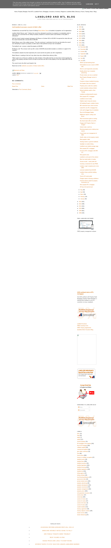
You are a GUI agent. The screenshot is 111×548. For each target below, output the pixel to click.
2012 (80, 204)
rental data (79, 497)
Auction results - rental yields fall (88, 161)
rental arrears (80, 495)
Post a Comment (16, 84)
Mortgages (45, 11)
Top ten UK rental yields (86, 176)
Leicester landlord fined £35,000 (88, 170)
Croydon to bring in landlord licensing (89, 81)
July (81, 58)
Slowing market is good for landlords (89, 141)
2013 (80, 201)
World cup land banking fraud (87, 62)
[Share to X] (16, 73)
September (83, 53)
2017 (80, 38)
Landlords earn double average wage (89, 146)
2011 (80, 206)
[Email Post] (40, 73)
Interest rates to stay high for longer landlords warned (57, 544)
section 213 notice (81, 502)
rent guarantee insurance (83, 493)
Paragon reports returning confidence (89, 178)
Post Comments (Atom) (25, 89)
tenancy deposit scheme (83, 510)
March (82, 194)
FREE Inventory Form (82, 325)
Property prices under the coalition (88, 85)
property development (82, 485)
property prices (81, 491)
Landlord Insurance (82, 323)
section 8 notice (81, 504)
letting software (81, 475)
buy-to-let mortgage (82, 445)
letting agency (80, 473)
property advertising (82, 483)
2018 (80, 36)
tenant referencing (81, 514)
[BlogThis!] (14, 73)
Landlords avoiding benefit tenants (88, 94)
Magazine (63, 11)
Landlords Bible (70, 11)
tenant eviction (81, 512)
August (82, 56)
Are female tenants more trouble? (57, 534)
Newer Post (15, 86)
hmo (78, 453)
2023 (80, 27)
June (81, 60)
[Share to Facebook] (18, 73)
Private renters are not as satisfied (88, 75)
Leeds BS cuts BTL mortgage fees (88, 107)
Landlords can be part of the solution (89, 157)
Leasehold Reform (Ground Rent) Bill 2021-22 (57, 527)
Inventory (57, 11)
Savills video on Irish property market (89, 137)
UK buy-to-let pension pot (86, 187)
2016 (80, 40)
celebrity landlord (81, 447)
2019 (80, 33)
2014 (80, 45)
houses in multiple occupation (84, 457)
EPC (78, 433)
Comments (82, 410)
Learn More (89, 4)
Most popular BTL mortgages (87, 96)
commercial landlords (82, 449)
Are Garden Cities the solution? (88, 83)
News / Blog (93, 11)
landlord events (81, 459)
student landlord (81, 506)
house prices (80, 455)
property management (82, 489)
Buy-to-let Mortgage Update (87, 112)
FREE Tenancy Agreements (84, 327)
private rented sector (82, 481)
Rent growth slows (84, 154)
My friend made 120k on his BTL (88, 120)
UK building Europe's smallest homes (89, 103)
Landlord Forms (38, 11)
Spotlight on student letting (86, 144)
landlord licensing (81, 467)
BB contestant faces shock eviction (89, 105)
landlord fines (80, 461)
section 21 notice (81, 501)
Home (15, 11)
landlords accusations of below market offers (33, 65)
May (81, 189)
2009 (80, 210)
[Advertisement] (88, 262)
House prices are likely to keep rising (57, 540)
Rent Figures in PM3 (57, 537)
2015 (80, 42)
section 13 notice (81, 499)
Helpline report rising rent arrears (88, 101)
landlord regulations (82, 469)
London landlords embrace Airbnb (88, 88)
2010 (80, 208)
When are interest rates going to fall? (57, 530)
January (82, 198)
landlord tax (80, 471)
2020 (80, 31)
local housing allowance (83, 477)
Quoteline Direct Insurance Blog (85, 329)
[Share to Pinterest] (19, 73)
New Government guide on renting (88, 118)
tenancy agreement (82, 508)
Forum (82, 11)
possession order (81, 479)
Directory (77, 11)
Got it (97, 4)
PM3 (78, 435)
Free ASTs (30, 11)
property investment (82, 487)
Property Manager (22, 11)
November (83, 49)
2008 (80, 213)
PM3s (78, 437)
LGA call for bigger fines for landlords (89, 110)
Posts (81, 407)
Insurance (51, 11)
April (81, 192)
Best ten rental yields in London (88, 159)
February (82, 196)
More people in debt (85, 139)
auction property (81, 441)
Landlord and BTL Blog (55, 16)
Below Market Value (43, 30)
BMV (18, 75)
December (83, 47)
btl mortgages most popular (84, 443)
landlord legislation (81, 465)
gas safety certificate (82, 451)
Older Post (70, 86)
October (82, 51)
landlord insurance (81, 463)
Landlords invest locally (86, 98)
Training (87, 11)
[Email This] (13, 73)
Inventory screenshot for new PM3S (89, 163)
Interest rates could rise (86, 127)
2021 (80, 29)
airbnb (78, 439)
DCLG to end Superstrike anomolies (89, 68)
